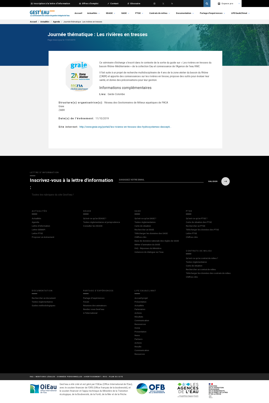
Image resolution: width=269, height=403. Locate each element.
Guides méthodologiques (43, 305)
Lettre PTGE (37, 233)
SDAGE (109, 13)
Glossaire (135, 3)
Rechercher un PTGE (195, 226)
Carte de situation (142, 226)
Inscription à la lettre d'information (52, 3)
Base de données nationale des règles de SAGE (156, 241)
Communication (141, 320)
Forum (86, 302)
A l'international (90, 313)
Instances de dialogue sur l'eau (148, 252)
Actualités (92, 13)
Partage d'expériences (211, 13)
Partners (138, 339)
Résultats (138, 317)
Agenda (56, 22)
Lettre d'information (41, 226)
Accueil (78, 13)
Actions (138, 313)
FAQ (32, 376)
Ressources (140, 324)
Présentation (140, 302)
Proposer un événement (43, 237)
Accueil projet (141, 298)
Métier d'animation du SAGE (147, 244)
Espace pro (227, 3)
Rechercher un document (44, 298)
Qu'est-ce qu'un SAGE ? (145, 218)
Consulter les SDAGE (92, 226)
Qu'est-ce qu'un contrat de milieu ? (202, 258)
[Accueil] (49, 13)
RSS (105, 376)
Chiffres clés (140, 237)
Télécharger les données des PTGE (202, 229)
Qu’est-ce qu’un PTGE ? (196, 218)
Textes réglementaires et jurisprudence (101, 222)
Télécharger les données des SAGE (151, 233)
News (137, 335)
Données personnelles (69, 376)
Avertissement (92, 376)
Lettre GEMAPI (38, 229)
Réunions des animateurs (94, 305)
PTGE (138, 13)
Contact (114, 3)
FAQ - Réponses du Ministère (147, 248)
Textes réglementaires (145, 222)
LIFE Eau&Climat (239, 13)
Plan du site (116, 376)
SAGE (124, 13)
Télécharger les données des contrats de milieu (208, 273)
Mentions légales (45, 376)
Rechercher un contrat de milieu (201, 269)
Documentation (183, 13)
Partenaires (139, 309)
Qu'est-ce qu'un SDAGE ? (94, 218)
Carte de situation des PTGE (199, 222)
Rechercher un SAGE (144, 229)
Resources (139, 354)
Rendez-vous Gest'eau (93, 309)
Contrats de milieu (158, 13)
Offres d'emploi (90, 3)
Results (137, 346)
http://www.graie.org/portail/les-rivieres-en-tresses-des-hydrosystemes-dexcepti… (125, 126)
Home (137, 328)
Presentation (140, 332)
